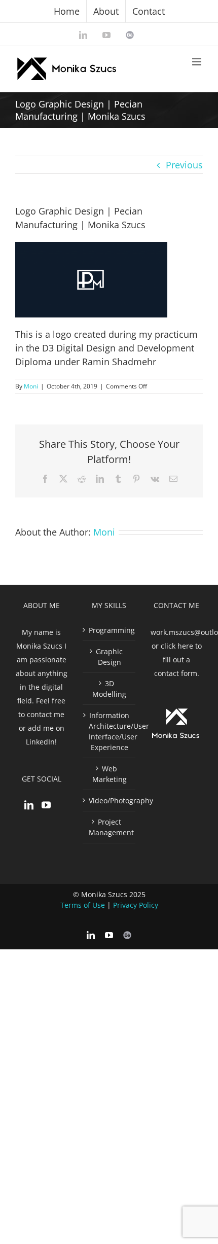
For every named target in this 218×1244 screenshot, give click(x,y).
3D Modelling (109, 689)
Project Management (109, 827)
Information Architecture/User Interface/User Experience (109, 731)
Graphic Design (109, 657)
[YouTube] (46, 804)
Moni (31, 386)
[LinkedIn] (28, 804)
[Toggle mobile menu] (197, 61)
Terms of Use (82, 905)
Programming (109, 630)
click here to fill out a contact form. (178, 659)
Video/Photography (109, 800)
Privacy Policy (135, 905)
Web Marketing (109, 774)
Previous (184, 165)
